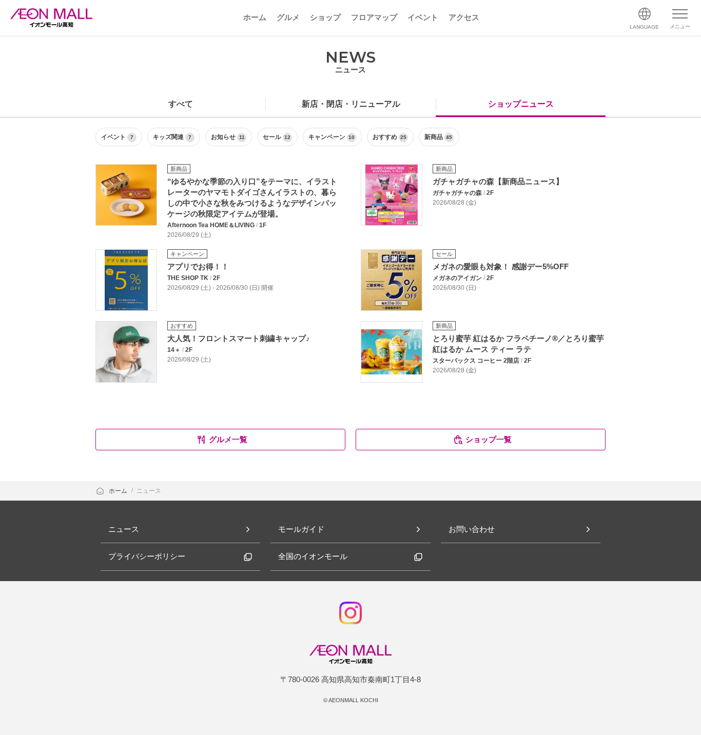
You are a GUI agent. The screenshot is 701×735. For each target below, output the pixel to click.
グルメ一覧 (228, 439)
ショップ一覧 (488, 439)
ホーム (119, 490)
